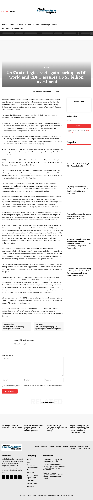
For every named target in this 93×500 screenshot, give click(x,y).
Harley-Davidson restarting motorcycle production (13, 328)
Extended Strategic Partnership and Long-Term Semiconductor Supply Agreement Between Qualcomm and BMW (79, 271)
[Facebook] (70, 106)
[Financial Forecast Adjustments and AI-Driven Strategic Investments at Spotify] (79, 204)
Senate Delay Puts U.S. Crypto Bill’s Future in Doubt (78, 165)
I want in (78, 126)
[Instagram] (7, 477)
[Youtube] (20, 477)
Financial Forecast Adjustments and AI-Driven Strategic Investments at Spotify (79, 216)
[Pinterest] (81, 106)
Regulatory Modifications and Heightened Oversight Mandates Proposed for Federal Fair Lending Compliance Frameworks (79, 243)
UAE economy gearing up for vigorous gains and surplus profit (48, 328)
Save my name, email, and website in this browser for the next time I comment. (33, 386)
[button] (14, 11)
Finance (47, 68)
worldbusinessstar (43, 91)
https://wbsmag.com (21, 344)
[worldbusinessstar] (7, 342)
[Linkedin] (11, 477)
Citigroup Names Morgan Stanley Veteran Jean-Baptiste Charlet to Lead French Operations (78, 190)
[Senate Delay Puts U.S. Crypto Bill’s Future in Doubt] (79, 153)
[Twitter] (75, 106)
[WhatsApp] (86, 106)
